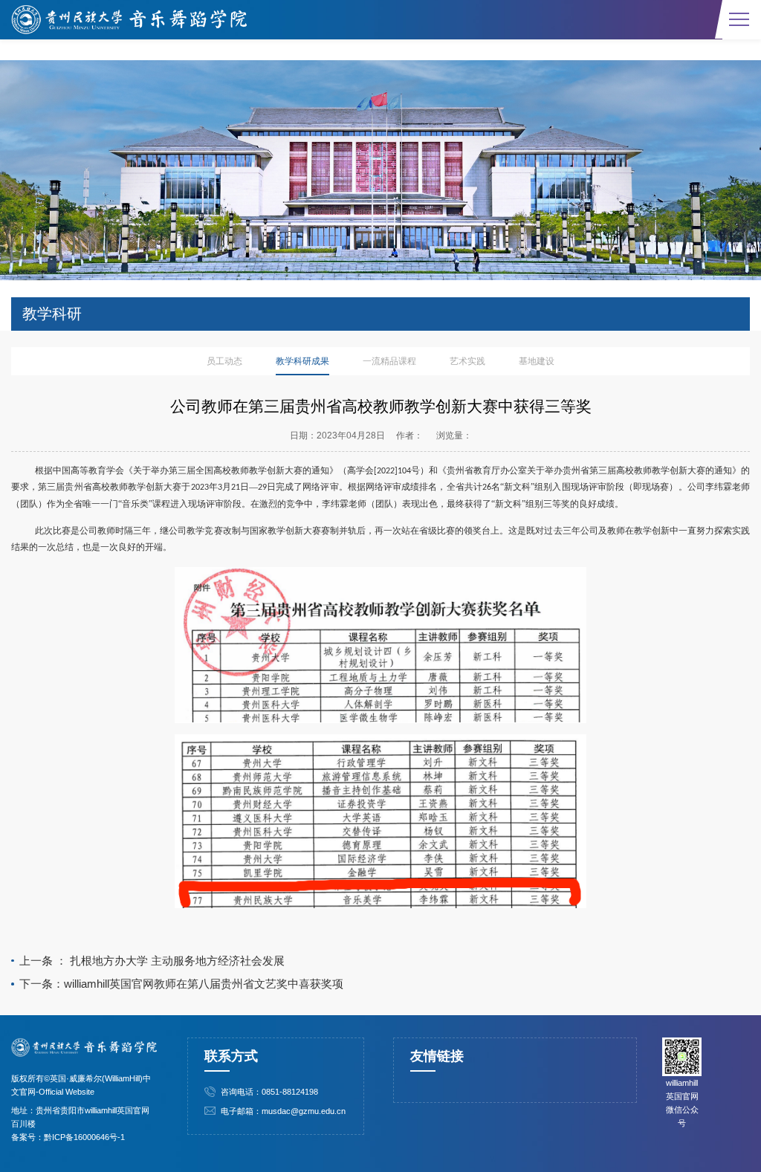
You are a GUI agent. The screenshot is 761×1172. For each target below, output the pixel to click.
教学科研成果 (302, 361)
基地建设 (536, 361)
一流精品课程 (389, 361)
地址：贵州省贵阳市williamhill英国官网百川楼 (80, 1117)
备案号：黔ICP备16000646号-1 (68, 1137)
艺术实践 (467, 361)
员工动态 (224, 361)
